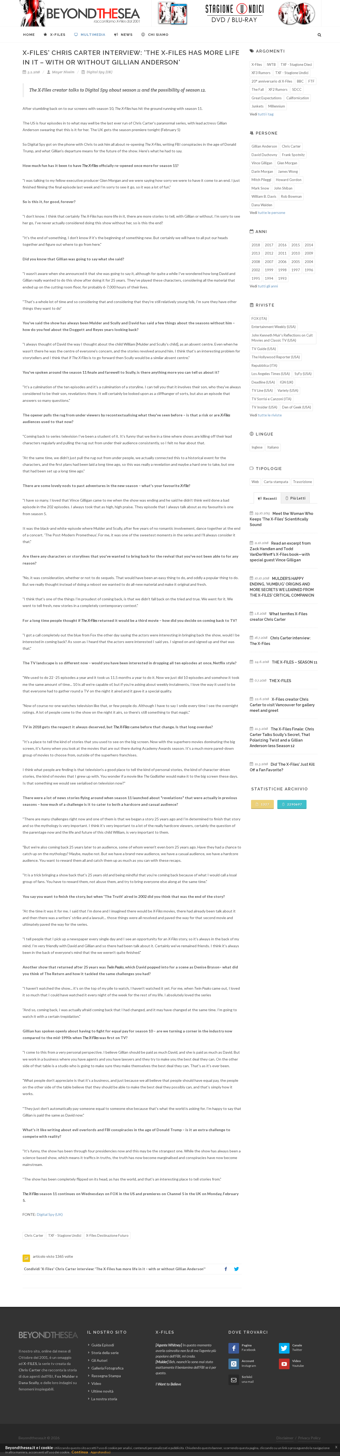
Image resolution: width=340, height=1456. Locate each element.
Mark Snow (260, 188)
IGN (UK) (286, 382)
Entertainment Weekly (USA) (274, 327)
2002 (256, 270)
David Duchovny (264, 155)
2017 (269, 245)
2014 (309, 245)
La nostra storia (104, 1399)
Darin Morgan (262, 171)
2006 (282, 262)
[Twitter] (236, 1269)
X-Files (257, 64)
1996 (309, 270)
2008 (256, 262)
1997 (295, 270)
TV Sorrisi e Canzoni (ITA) (271, 399)
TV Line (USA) (262, 390)
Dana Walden (262, 205)
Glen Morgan (287, 163)
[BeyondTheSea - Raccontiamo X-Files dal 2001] (80, 13)
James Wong (288, 171)
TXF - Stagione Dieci (296, 64)
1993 (282, 278)
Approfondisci (100, 1452)
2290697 (294, 804)
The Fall (258, 89)
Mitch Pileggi (261, 180)
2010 (295, 253)
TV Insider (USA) (264, 407)
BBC (300, 81)
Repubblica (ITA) (264, 365)
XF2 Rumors (278, 89)
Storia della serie (105, 1352)
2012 (269, 253)
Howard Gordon (288, 180)
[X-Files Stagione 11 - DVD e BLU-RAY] (236, 13)
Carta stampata (276, 482)
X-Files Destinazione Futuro (107, 1235)
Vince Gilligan (262, 163)
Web (255, 482)
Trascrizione (302, 482)
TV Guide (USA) (264, 349)
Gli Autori (99, 1360)
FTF (311, 81)
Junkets (258, 106)
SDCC (296, 89)
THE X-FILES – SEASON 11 (294, 662)
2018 (256, 245)
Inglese (257, 447)
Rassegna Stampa (106, 1375)
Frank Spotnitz (293, 155)
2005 (295, 262)
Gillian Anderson (264, 146)
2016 (282, 245)
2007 (269, 262)
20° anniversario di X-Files (272, 81)
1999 (269, 270)
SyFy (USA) (303, 374)
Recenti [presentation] (269, 498)
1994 (269, 278)
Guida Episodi (102, 1345)
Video (96, 1383)
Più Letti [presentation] (297, 498)
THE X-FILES (280, 681)
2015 (295, 245)
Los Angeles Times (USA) (271, 374)
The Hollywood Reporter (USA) (276, 357)
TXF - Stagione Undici (64, 1235)
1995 (256, 278)
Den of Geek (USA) (296, 407)
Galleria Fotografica (107, 1368)
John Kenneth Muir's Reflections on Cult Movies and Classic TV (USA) (282, 338)
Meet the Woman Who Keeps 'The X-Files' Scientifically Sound (281, 519)
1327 (264, 804)
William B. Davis (264, 196)
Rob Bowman (291, 196)
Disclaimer (285, 1438)
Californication (297, 98)
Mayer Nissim (62, 72)
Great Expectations (267, 98)
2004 (309, 262)
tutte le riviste (270, 415)
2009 (309, 253)
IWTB (271, 64)
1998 (282, 270)
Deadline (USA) (263, 382)
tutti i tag (266, 114)
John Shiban (283, 188)
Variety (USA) (288, 390)
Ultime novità (102, 1391)
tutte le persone (271, 212)
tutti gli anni (268, 286)
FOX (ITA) (259, 318)
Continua (79, 1452)
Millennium (276, 106)
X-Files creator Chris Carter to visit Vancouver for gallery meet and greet (282, 705)
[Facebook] (225, 1269)
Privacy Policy (309, 1438)
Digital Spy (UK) (99, 72)
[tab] (267, 497)
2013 (256, 253)
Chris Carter (33, 1235)
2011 (282, 253)
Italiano (273, 447)
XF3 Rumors (261, 73)
